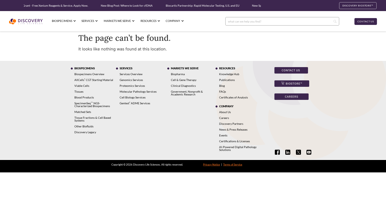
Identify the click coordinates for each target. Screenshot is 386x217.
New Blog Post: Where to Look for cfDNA (124, 5)
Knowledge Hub (229, 74)
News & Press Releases (233, 129)
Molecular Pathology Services (138, 91)
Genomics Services (131, 80)
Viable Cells (81, 85)
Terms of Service (232, 164)
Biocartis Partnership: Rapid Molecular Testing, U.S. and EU (200, 5)
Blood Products (84, 97)
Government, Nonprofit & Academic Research (187, 93)
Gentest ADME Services (135, 103)
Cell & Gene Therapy (183, 80)
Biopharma (178, 74)
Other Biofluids (83, 126)
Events (223, 135)
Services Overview (131, 74)
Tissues (78, 91)
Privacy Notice (211, 164)
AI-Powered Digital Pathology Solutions (238, 148)
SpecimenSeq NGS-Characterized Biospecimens (92, 104)
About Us (225, 112)
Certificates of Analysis (233, 97)
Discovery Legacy (85, 132)
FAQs (222, 91)
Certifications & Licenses (234, 141)
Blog (222, 85)
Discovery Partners (231, 123)
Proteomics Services (132, 85)
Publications (227, 80)
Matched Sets (82, 112)
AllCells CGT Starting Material (93, 80)
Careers (224, 118)
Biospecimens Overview (89, 74)
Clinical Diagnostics (183, 85)
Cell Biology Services (133, 97)
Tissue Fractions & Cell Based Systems (92, 119)
